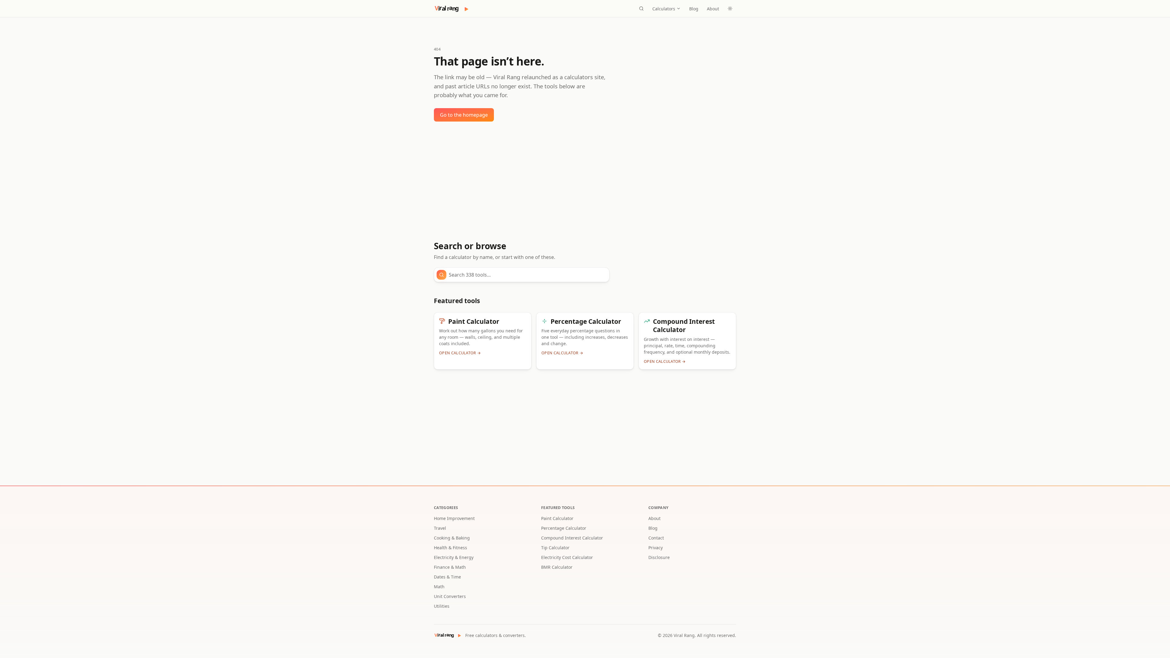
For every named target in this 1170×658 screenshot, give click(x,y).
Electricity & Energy (453, 557)
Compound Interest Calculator (572, 538)
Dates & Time (447, 577)
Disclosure (659, 557)
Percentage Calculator (563, 528)
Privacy (655, 547)
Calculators (663, 9)
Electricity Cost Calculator (567, 557)
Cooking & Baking (452, 538)
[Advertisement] (585, 181)
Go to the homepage (464, 114)
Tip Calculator (555, 547)
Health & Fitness (450, 547)
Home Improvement (454, 518)
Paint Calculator (557, 518)
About (713, 9)
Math (439, 586)
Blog (693, 9)
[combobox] (527, 275)
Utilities (441, 606)
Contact (656, 538)
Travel (440, 528)
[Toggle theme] (730, 8)
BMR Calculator (557, 567)
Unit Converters (450, 596)
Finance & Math (450, 567)
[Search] (641, 8)
